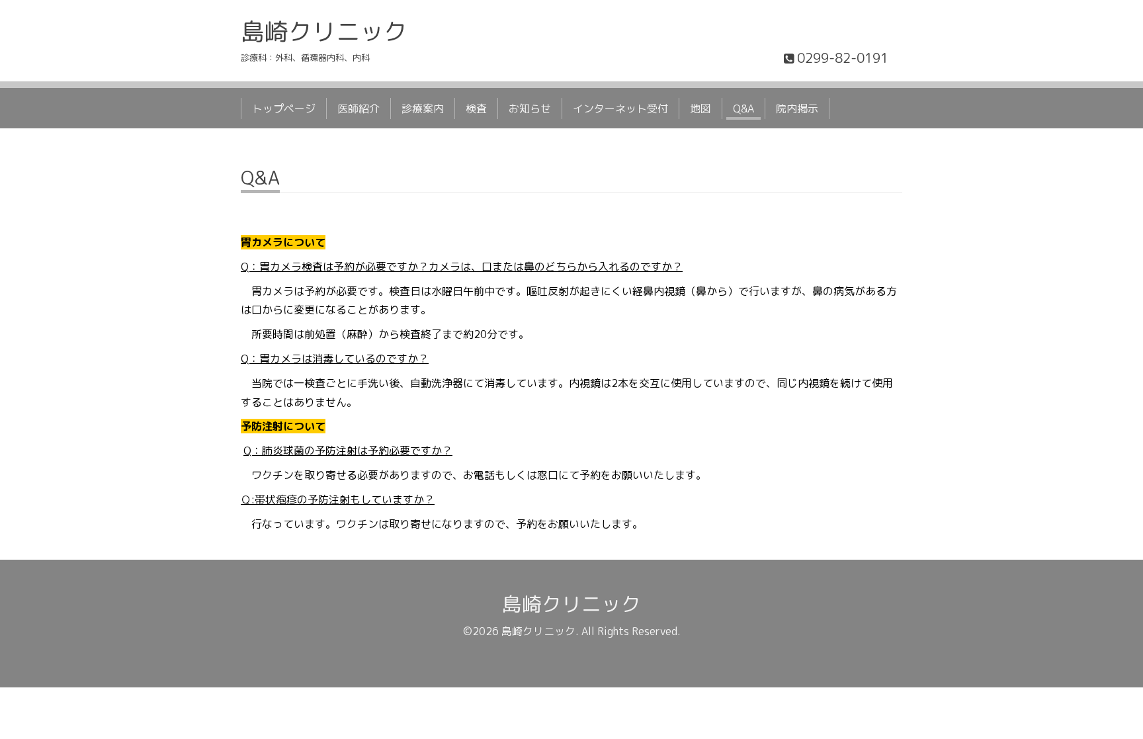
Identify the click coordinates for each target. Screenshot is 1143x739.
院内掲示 (797, 108)
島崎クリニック (324, 31)
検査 (476, 108)
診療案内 (423, 108)
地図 (700, 108)
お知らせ (530, 108)
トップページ (284, 108)
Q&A (743, 108)
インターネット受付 (620, 108)
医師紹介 (358, 108)
